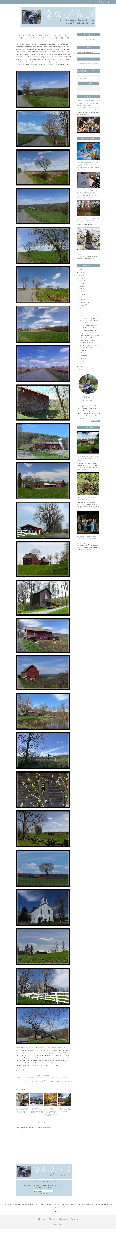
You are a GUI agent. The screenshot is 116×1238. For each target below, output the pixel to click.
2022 (80, 281)
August (83, 305)
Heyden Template (50, 1232)
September (84, 302)
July (82, 308)
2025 (80, 272)
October (83, 300)
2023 (80, 278)
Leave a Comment (67, 1070)
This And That (71, 2)
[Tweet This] (16, 1070)
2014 (80, 369)
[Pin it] (23, 1070)
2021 (80, 283)
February (83, 356)
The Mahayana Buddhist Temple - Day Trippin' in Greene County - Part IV (88, 459)
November (84, 297)
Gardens (60, 2)
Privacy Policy (84, 2)
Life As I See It (43, 1232)
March (83, 353)
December (84, 294)
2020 (80, 286)
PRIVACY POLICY (88, 87)
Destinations (15, 2)
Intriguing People (47, 2)
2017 (80, 361)
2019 (80, 289)
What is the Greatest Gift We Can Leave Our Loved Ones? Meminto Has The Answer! (87, 192)
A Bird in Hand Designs (65, 1232)
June (82, 310)
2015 (80, 366)
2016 (80, 364)
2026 (80, 270)
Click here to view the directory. (88, 63)
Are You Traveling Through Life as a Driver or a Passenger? (88, 219)
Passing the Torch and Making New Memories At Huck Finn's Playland (87, 164)
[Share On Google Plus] (21, 1070)
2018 (80, 291)
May (82, 313)
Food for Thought (31, 2)
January (83, 358)
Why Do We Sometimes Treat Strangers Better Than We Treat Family (87, 539)
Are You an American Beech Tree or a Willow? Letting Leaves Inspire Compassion (88, 103)
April (82, 350)
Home (5, 2)
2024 (80, 275)
